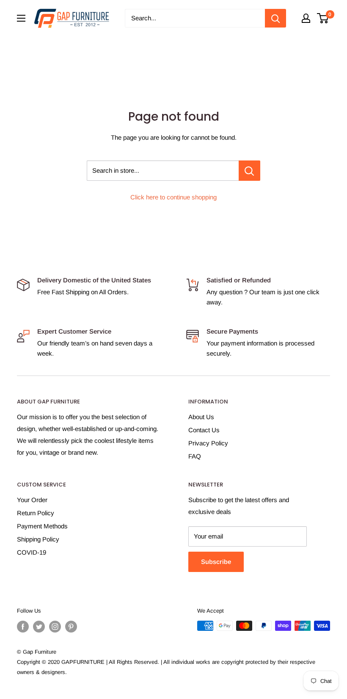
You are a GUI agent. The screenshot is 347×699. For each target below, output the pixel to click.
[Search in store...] (249, 170)
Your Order (32, 499)
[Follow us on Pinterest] (71, 627)
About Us (201, 416)
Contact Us (204, 430)
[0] (323, 18)
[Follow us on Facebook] (23, 627)
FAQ (194, 456)
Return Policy (35, 513)
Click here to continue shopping (173, 197)
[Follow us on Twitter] (39, 627)
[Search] (275, 18)
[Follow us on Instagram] (55, 627)
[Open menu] (21, 18)
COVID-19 (31, 552)
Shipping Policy (38, 539)
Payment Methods (42, 526)
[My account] (306, 18)
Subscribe (216, 561)
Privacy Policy (208, 443)
